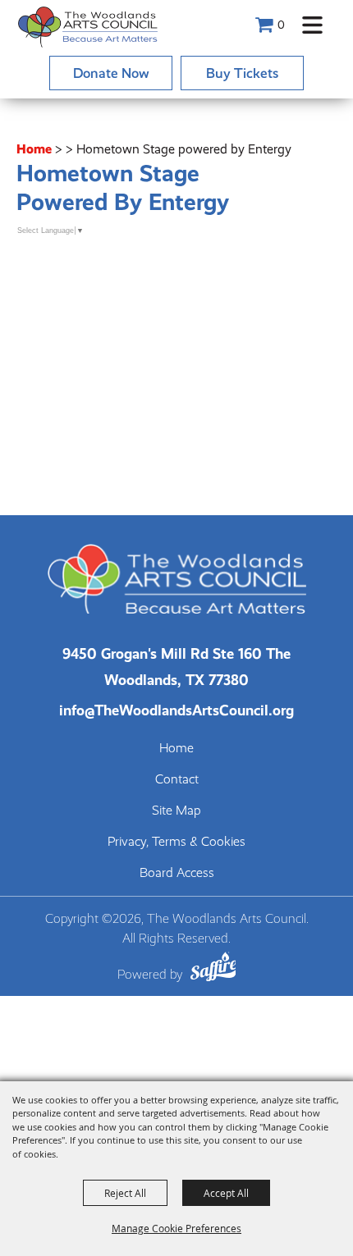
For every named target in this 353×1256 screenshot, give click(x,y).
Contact (177, 779)
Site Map (176, 810)
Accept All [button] (226, 1192)
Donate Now (111, 73)
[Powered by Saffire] (213, 969)
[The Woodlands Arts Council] (88, 26)
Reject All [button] (125, 1192)
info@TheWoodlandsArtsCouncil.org (176, 710)
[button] (312, 25)
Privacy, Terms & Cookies (176, 841)
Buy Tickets (242, 73)
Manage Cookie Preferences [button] (176, 1228)
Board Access (177, 872)
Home (34, 149)
